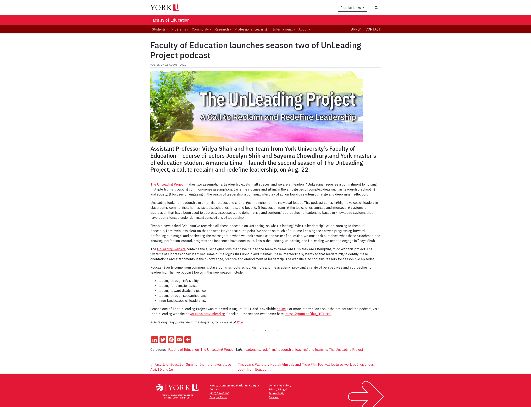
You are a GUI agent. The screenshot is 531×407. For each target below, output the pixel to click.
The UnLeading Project (167, 184)
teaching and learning (311, 349)
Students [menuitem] (159, 29)
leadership (252, 349)
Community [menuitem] (200, 29)
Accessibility (276, 393)
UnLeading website (171, 249)
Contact (373, 29)
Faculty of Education (170, 20)
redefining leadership (278, 349)
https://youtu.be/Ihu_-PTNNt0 (308, 314)
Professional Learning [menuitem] (251, 29)
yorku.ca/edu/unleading (207, 314)
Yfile (239, 322)
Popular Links (351, 8)
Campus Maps (218, 397)
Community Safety (280, 385)
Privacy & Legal (278, 389)
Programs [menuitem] (178, 29)
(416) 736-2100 (219, 393)
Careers (274, 397)
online (281, 309)
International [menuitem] (283, 29)
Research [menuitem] (222, 29)
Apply (356, 29)
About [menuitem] (303, 29)
